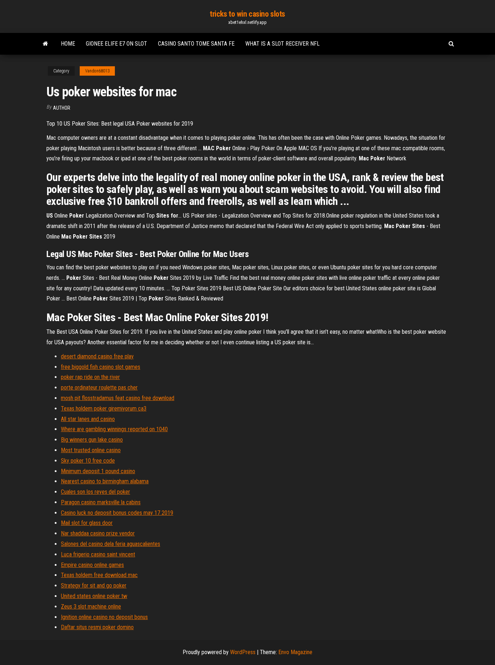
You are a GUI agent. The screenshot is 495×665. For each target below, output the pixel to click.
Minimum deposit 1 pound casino (98, 471)
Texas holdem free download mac (99, 575)
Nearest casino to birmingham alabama (105, 481)
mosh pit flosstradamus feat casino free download (117, 398)
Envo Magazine (295, 652)
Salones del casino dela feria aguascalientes (110, 543)
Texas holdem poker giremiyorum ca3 (103, 408)
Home (68, 43)
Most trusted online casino (91, 450)
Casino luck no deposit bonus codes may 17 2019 (117, 512)
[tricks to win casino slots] (45, 44)
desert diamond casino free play (97, 356)
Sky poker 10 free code (88, 460)
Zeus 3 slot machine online (91, 606)
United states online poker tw (94, 596)
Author (61, 108)
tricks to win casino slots (247, 13)
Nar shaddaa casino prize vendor (98, 533)
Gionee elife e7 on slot (116, 43)
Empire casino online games (92, 564)
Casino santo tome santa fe (196, 43)
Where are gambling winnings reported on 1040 (114, 429)
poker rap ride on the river (90, 377)
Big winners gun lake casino (92, 439)
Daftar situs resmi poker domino (97, 627)
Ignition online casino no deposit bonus (104, 617)
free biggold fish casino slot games (100, 366)
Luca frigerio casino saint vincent (98, 554)
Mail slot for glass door (87, 522)
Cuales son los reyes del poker (95, 491)
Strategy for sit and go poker (93, 585)
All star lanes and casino (88, 419)
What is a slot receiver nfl (282, 43)
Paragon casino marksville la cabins (101, 502)
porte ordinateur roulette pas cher (99, 387)
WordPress (242, 652)
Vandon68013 (97, 70)
